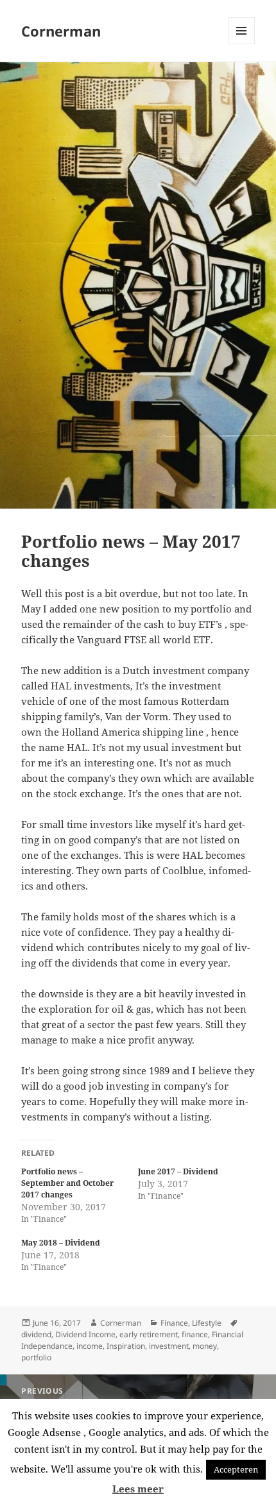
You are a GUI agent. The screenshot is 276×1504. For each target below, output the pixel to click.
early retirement (148, 1334)
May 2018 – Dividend (60, 1242)
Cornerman (61, 30)
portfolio (36, 1357)
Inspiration (126, 1345)
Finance (174, 1322)
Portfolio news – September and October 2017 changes (67, 1183)
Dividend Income (85, 1334)
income (89, 1345)
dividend (36, 1334)
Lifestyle (206, 1322)
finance (195, 1334)
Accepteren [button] (236, 1469)
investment (169, 1345)
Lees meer (138, 1488)
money (205, 1345)
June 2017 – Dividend (178, 1171)
